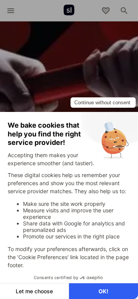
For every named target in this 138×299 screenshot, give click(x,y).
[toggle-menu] (10, 10)
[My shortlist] (105, 10)
